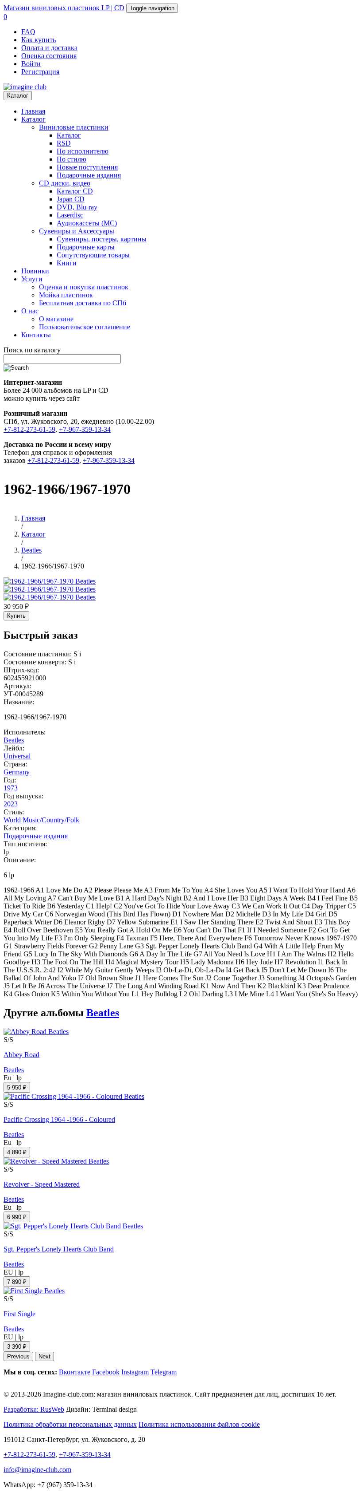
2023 (11, 804)
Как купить (38, 39)
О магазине (56, 319)
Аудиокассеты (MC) (87, 223)
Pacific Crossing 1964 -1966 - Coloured (59, 1119)
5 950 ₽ (17, 1087)
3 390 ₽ (17, 1346)
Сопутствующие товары (93, 255)
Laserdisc (70, 215)
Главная (33, 111)
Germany (17, 772)
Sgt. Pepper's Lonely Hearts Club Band (59, 1249)
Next (44, 1356)
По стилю (71, 159)
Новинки (35, 271)
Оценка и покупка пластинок (83, 287)
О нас (30, 311)
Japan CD (71, 199)
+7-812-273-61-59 (29, 429)
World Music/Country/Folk (41, 820)
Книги (67, 263)
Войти (31, 63)
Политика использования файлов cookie (199, 1424)
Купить (16, 615)
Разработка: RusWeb (34, 1409)
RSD (64, 143)
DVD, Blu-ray (77, 207)
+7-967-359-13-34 (85, 429)
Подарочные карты (86, 247)
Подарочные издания (89, 175)
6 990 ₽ (17, 1217)
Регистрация (40, 71)
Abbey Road (21, 1054)
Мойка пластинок (66, 295)
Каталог (17, 95)
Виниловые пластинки (73, 127)
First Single (19, 1314)
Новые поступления (87, 167)
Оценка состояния (49, 55)
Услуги (31, 279)
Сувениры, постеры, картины (102, 239)
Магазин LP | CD (64, 8)
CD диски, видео (64, 183)
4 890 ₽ (17, 1152)
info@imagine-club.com (37, 1469)
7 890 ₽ (17, 1282)
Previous (18, 1356)
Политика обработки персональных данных (70, 1424)
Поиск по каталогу (32, 350)
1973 (11, 788)
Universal (17, 756)
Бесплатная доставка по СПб (82, 303)
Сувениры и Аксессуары (76, 231)
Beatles (14, 740)
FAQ (28, 32)
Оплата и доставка (49, 47)
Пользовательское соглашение (84, 327)
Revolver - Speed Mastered (42, 1184)
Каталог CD (75, 191)
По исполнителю (82, 151)
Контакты (36, 335)
